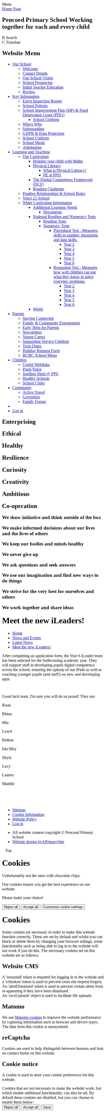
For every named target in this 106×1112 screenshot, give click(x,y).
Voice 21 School (36, 198)
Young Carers (34, 337)
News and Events (26, 638)
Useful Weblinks (36, 364)
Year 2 (69, 244)
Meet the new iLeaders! (31, 647)
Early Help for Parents (41, 327)
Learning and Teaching (31, 152)
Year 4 (69, 253)
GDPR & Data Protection (43, 133)
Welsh (38, 309)
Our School (21, 64)
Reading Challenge (48, 189)
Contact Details (35, 73)
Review (29, 92)
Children (19, 360)
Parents (18, 314)
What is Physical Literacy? (64, 170)
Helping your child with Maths (58, 161)
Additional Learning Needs (55, 207)
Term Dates (32, 346)
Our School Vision (38, 78)
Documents (52, 212)
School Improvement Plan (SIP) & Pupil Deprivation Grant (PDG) (55, 112)
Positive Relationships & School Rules (54, 193)
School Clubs (34, 383)
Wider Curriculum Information (47, 203)
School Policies (35, 105)
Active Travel (34, 392)
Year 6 (69, 263)
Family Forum (34, 401)
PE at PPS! (52, 175)
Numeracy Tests (56, 226)
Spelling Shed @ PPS (40, 374)
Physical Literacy (47, 166)
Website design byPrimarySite (38, 842)
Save (47, 1107)
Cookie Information (28, 814)
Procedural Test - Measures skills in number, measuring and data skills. (76, 235)
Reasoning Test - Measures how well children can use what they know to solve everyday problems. (75, 274)
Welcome (30, 69)
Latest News (22, 642)
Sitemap (18, 810)
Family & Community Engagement (51, 323)
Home (17, 633)
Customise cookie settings (63, 907)
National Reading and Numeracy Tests (64, 216)
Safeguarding (33, 129)
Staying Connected (38, 318)
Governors (31, 397)
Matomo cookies (28, 1017)
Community (22, 387)
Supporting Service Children (46, 341)
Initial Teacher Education (43, 87)
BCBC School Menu (40, 355)
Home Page (11, 9)
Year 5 (69, 258)
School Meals (34, 142)
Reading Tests (54, 221)
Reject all (11, 907)
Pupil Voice (32, 369)
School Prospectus (37, 82)
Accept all (30, 907)
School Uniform (46, 119)
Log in (17, 411)
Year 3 (69, 249)
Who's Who (32, 124)
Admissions (32, 147)
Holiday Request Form (41, 350)
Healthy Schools (36, 378)
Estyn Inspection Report (42, 101)
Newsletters (32, 332)
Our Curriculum (36, 156)
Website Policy (24, 819)
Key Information (25, 96)
